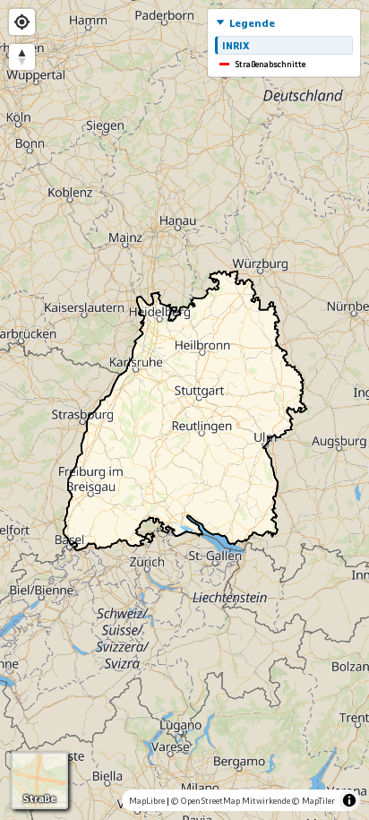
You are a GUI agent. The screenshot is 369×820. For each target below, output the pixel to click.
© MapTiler (313, 800)
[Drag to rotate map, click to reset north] (22, 57)
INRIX (235, 45)
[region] (184, 410)
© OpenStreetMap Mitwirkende (230, 800)
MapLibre (147, 800)
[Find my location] (22, 22)
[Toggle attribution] (349, 800)
